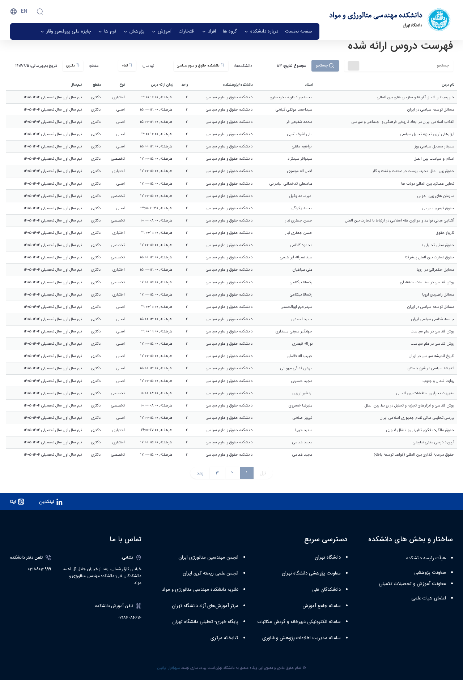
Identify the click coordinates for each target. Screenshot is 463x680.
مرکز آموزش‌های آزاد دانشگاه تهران (205, 606)
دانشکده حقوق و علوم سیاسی (199, 66)
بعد (199, 473)
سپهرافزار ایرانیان (168, 668)
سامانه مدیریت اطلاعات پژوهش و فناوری (301, 638)
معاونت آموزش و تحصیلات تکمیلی (412, 584)
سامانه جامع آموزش (321, 606)
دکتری (71, 66)
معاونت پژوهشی (430, 573)
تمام (125, 66)
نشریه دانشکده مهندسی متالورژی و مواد (200, 590)
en (24, 11)
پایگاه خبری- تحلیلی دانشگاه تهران (205, 622)
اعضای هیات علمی (428, 598)
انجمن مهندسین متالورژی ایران (208, 557)
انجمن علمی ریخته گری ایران (210, 573)
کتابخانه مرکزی (224, 638)
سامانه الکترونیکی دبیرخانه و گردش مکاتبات (299, 622)
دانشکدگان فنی (326, 590)
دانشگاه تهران (328, 557)
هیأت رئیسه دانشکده (426, 558)
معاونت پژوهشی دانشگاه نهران (311, 573)
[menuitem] (298, 31)
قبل (263, 473)
